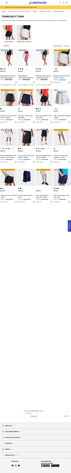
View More (34, 416)
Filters (7, 46)
